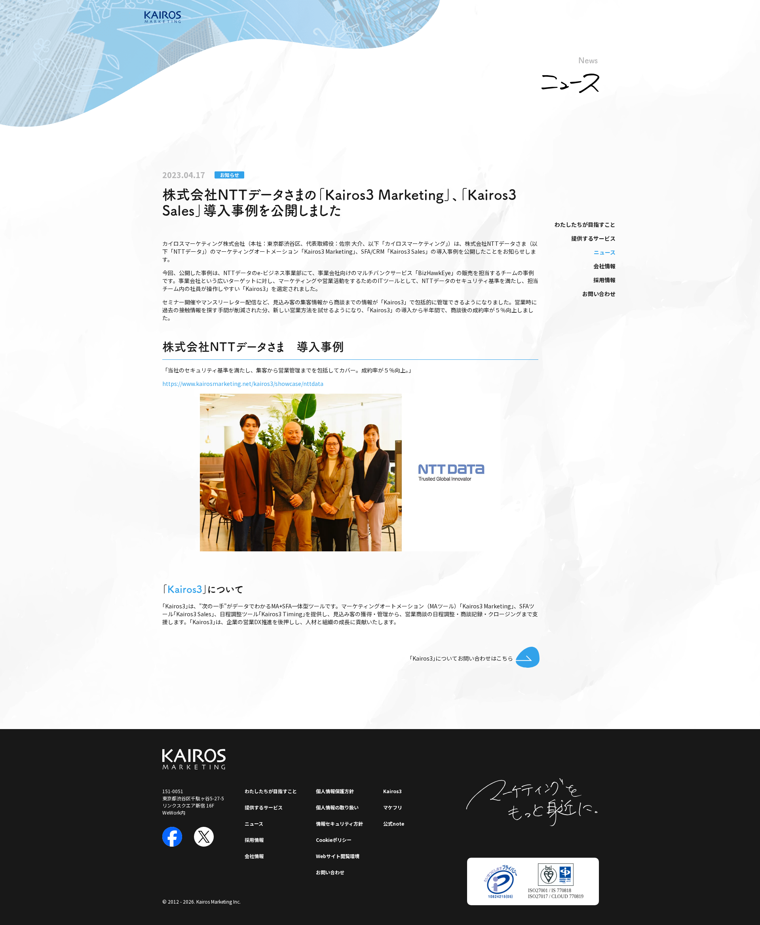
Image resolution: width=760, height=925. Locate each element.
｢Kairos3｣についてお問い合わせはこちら (461, 658)
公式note (393, 823)
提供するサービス (593, 238)
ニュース (605, 252)
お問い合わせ (599, 293)
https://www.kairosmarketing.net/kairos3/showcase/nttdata (242, 383)
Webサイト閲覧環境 (337, 856)
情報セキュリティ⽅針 (339, 823)
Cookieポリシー (334, 839)
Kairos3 (184, 589)
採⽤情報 (604, 279)
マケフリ (392, 807)
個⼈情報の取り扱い (337, 807)
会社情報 (604, 266)
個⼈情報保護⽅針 (335, 791)
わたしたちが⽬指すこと (585, 224)
